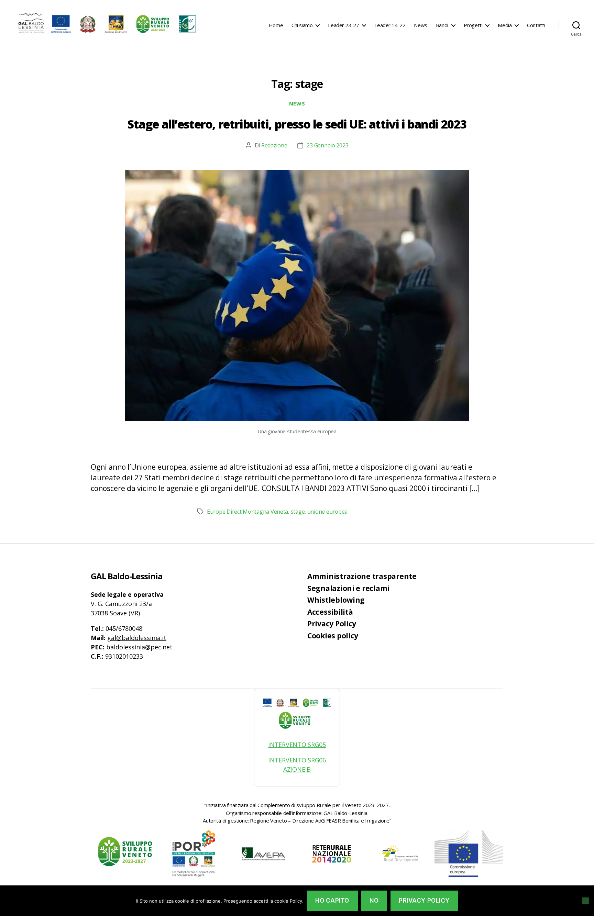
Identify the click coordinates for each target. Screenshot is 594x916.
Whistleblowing (336, 600)
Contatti (536, 25)
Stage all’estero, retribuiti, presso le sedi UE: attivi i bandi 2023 (297, 124)
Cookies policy (332, 635)
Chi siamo (302, 25)
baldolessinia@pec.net (139, 647)
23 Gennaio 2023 (327, 145)
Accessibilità (330, 612)
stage (298, 511)
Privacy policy (424, 900)
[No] (585, 900)
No (374, 900)
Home (276, 25)
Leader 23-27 (343, 25)
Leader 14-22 (389, 25)
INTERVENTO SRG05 (297, 744)
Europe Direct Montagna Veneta (247, 511)
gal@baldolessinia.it (136, 638)
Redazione (274, 145)
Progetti (473, 25)
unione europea (327, 511)
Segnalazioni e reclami (348, 588)
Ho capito (332, 900)
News (420, 25)
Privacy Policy (331, 623)
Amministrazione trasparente (362, 576)
